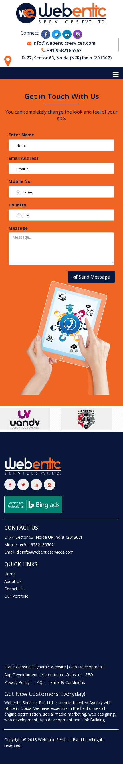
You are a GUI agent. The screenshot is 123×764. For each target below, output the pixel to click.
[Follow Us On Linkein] (67, 34)
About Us (12, 581)
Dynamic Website (49, 667)
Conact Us (13, 588)
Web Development (86, 667)
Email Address (24, 158)
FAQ (39, 682)
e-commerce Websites (61, 674)
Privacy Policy (16, 682)
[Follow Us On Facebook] (46, 34)
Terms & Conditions (66, 682)
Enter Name (21, 134)
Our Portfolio (16, 596)
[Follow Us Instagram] (78, 34)
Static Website (17, 667)
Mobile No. (20, 181)
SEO (89, 674)
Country (17, 205)
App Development (21, 674)
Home (10, 574)
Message (18, 228)
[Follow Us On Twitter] (56, 34)
